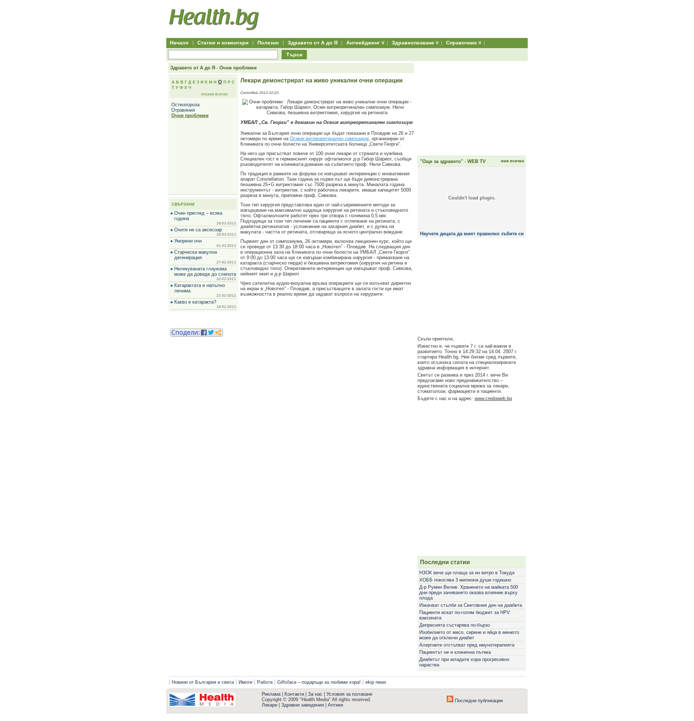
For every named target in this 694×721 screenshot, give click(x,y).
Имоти (245, 682)
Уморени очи (188, 241)
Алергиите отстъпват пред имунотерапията (466, 645)
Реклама (271, 694)
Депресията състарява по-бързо (454, 625)
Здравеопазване (413, 43)
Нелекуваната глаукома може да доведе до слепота (205, 271)
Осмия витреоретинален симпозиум (329, 138)
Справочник (461, 43)
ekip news (375, 682)
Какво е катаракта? (195, 302)
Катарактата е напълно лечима (199, 288)
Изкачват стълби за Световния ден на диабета (470, 605)
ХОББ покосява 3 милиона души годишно (465, 580)
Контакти (294, 694)
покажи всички (214, 94)
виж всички (512, 161)
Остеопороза (185, 104)
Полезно (268, 43)
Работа (265, 682)
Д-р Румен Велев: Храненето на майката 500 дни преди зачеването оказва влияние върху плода (468, 592)
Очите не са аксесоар (198, 229)
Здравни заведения (302, 705)
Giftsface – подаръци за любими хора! (319, 682)
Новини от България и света (203, 682)
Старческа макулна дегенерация (195, 254)
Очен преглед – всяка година (198, 215)
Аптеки (335, 705)
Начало (179, 43)
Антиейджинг (363, 43)
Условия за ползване (349, 694)
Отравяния (183, 110)
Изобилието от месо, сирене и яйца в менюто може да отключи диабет (469, 635)
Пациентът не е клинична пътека (455, 652)
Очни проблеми (190, 115)
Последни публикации (478, 700)
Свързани (183, 204)
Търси (294, 54)
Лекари (269, 705)
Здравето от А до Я (313, 43)
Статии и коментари (223, 43)
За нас (315, 694)
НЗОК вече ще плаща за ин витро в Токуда (466, 572)
